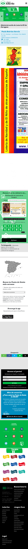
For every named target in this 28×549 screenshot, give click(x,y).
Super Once (14, 459)
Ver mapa (6, 39)
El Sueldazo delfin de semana (14, 467)
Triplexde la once (22, 459)
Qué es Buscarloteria (19, 491)
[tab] (4, 9)
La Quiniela (22, 438)
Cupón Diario (17, 520)
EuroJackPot (17, 509)
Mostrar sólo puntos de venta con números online (13, 288)
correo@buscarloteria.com (8, 502)
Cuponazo (22, 466)
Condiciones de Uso (6, 542)
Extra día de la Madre (19, 522)
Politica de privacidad (7, 540)
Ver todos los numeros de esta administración (14, 219)
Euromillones (21, 18)
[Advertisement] (14, 337)
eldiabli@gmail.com (8, 42)
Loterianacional (7, 18)
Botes (3, 522)
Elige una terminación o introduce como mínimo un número (14, 223)
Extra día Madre (6, 474)
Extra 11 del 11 (21, 474)
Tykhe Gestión (17, 496)
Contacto (16, 498)
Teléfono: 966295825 (7, 499)
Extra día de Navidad (13, 482)
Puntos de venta (17, 500)
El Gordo (14, 438)
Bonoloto (14, 18)
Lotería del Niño (17, 494)
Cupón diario (6, 466)
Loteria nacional (6, 431)
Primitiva (6, 438)
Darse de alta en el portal (15, 416)
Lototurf (4, 520)
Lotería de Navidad (18, 493)
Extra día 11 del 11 (18, 527)
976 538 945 (6, 41)
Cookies (4, 544)
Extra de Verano (6, 481)
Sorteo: (5, 200)
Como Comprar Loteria (19, 489)
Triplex (15, 513)
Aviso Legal (4, 538)
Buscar (15, 240)
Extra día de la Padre (18, 523)
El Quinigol (4, 518)
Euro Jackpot (6, 459)
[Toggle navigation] (26, 3)
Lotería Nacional (6, 509)
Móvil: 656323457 (6, 500)
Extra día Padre (14, 474)
